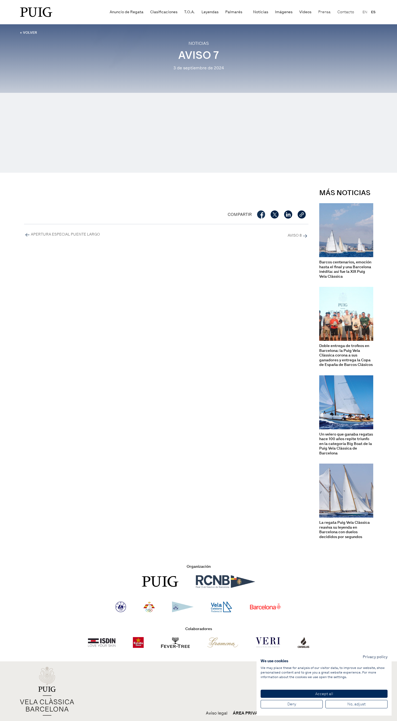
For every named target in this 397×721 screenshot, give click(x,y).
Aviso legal (216, 713)
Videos (305, 12)
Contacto (345, 12)
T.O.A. (189, 12)
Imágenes (283, 12)
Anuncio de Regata (126, 12)
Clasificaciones (163, 12)
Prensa (324, 12)
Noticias (260, 12)
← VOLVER (28, 32)
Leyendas (209, 12)
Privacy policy (375, 656)
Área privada (248, 713)
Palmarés (233, 12)
